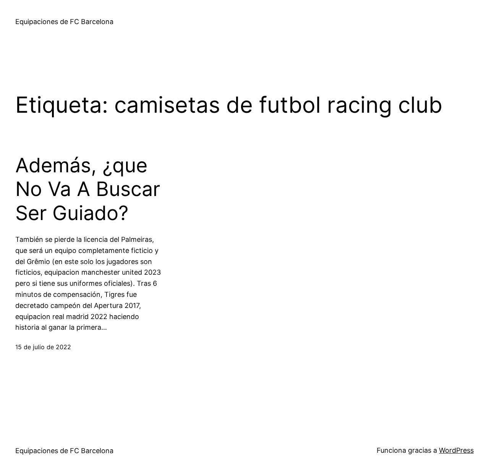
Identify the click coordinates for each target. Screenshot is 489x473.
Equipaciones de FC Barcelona (64, 22)
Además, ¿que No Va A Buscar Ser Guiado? (87, 189)
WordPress (456, 450)
